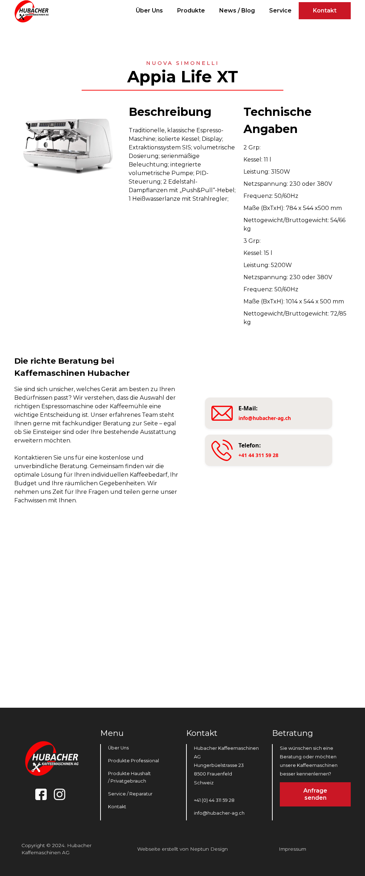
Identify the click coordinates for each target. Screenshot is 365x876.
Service (280, 10)
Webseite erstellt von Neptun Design (182, 849)
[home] (32, 11)
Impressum (292, 849)
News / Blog (237, 10)
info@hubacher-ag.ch (219, 813)
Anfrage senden (315, 794)
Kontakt (324, 10)
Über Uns (149, 10)
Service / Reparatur (130, 793)
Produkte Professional (133, 760)
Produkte (191, 10)
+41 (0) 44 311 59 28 (214, 800)
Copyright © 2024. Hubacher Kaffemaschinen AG (56, 848)
